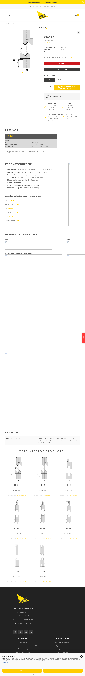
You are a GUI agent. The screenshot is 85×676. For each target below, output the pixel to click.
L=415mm (61, 80)
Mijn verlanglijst (62, 652)
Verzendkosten (48, 42)
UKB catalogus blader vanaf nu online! (42, 2)
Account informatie (62, 643)
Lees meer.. (70, 57)
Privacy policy (23, 649)
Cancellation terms (23, 652)
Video (62, 63)
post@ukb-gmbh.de (24, 624)
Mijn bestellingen (62, 646)
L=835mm (49, 80)
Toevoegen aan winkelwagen (67, 87)
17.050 (11, 217)
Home (7, 23)
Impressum (23, 643)
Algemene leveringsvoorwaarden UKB (23, 646)
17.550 (18, 221)
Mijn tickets (62, 649)
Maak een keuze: (51, 75)
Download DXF (62, 70)
